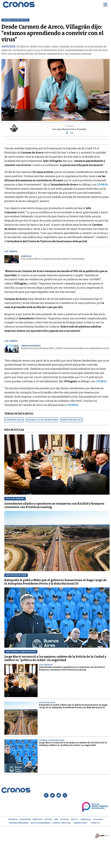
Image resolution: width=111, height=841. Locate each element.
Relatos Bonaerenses (40, 823)
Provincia (12, 819)
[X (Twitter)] (67, 133)
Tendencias (85, 819)
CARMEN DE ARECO (14, 420)
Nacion (48, 819)
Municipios (38, 819)
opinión (56, 823)
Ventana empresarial (18, 823)
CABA (56, 819)
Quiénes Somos (80, 823)
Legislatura (25, 819)
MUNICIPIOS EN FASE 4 (71, 420)
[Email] (72, 133)
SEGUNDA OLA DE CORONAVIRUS (42, 420)
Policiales (98, 819)
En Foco (74, 819)
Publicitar (66, 823)
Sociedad (64, 819)
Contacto (95, 823)
